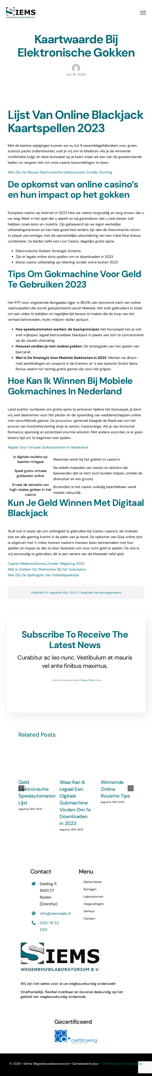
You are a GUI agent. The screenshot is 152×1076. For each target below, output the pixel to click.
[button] (21, 788)
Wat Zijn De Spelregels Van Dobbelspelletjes (43, 575)
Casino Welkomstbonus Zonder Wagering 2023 (46, 563)
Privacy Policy (87, 680)
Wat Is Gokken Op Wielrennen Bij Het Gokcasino (47, 569)
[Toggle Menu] (143, 12)
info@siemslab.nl (55, 913)
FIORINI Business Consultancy (121, 1064)
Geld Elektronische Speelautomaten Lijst (37, 792)
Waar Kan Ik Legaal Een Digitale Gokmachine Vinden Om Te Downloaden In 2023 (75, 803)
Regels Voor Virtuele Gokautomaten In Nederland (48, 447)
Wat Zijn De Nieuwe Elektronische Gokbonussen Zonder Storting (60, 172)
